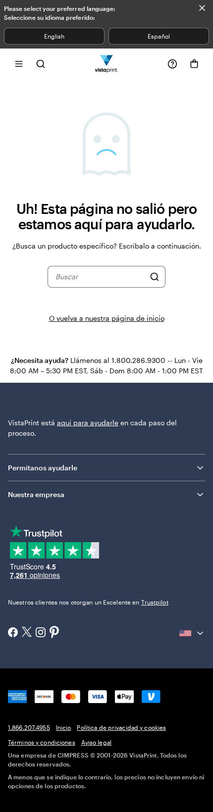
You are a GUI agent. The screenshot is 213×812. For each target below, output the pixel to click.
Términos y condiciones (41, 742)
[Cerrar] (202, 8)
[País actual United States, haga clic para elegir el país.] (192, 633)
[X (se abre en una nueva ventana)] (27, 633)
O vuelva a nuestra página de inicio (106, 318)
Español (158, 36)
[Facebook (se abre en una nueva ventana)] (13, 633)
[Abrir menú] (19, 63)
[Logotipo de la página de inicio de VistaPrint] (106, 63)
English (54, 36)
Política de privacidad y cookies (121, 727)
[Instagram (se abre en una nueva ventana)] (41, 633)
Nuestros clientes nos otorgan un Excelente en (88, 602)
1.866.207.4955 (29, 727)
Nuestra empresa (36, 494)
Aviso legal (96, 742)
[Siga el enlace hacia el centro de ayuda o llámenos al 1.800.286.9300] (172, 64)
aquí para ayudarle (87, 422)
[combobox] (100, 277)
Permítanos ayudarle (42, 467)
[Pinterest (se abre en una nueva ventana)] (54, 632)
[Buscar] (154, 277)
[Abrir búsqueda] (41, 63)
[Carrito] (194, 64)
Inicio (63, 727)
